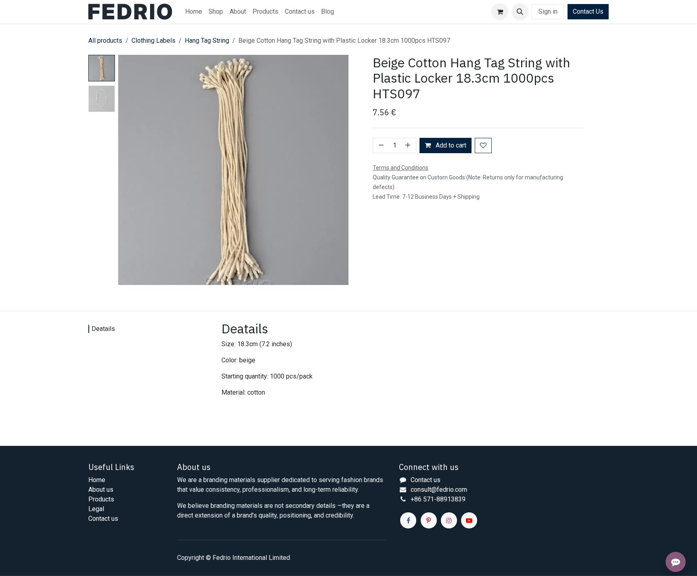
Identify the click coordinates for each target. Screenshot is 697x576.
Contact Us (588, 11)
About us (100, 489)
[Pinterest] (429, 520)
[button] (519, 11)
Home (96, 480)
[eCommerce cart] (499, 11)
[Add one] (408, 145)
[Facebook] (408, 520)
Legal (96, 509)
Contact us (103, 518)
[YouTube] (469, 520)
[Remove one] (380, 145)
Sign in (547, 11)
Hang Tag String (207, 40)
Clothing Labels (153, 40)
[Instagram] (449, 520)
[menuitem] (193, 12)
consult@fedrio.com (439, 489)
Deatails (103, 329)
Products (101, 499)
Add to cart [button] (450, 145)
